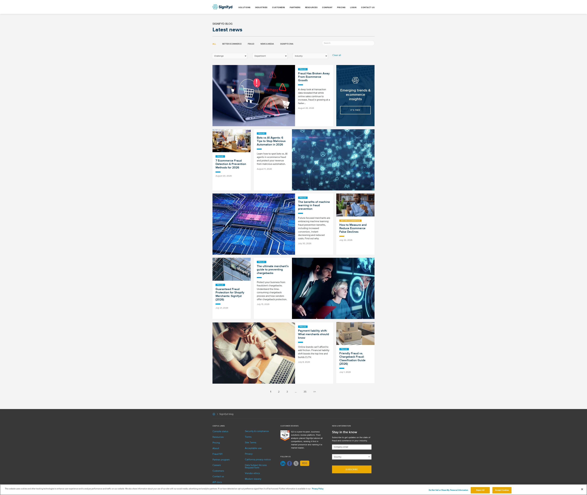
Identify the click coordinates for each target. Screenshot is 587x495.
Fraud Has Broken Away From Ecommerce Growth (314, 77)
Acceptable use (253, 448)
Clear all (336, 55)
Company (327, 8)
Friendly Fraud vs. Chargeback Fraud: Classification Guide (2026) (352, 358)
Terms (248, 437)
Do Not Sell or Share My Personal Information (448, 490)
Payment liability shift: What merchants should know (313, 334)
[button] (355, 110)
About (215, 448)
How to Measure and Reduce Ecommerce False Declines (353, 228)
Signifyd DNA (286, 44)
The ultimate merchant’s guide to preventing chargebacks (273, 270)
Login (353, 8)
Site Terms (250, 442)
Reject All (480, 490)
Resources (311, 8)
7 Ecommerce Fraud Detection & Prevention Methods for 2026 (231, 164)
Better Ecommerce (232, 44)
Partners (295, 8)
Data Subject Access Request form (256, 466)
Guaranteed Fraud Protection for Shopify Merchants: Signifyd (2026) (230, 294)
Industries (261, 8)
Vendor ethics (252, 473)
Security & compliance (257, 431)
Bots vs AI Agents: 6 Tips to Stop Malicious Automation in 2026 (271, 141)
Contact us (368, 8)
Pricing (341, 8)
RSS (304, 463)
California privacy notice (258, 459)
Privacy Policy (317, 489)
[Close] (582, 489)
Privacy (249, 454)
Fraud (251, 44)
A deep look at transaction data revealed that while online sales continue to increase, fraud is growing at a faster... (314, 96)
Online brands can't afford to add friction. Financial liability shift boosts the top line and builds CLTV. (313, 352)
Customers (278, 8)
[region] (293, 489)
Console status (220, 431)
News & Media (267, 44)
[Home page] (213, 414)
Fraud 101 (217, 454)
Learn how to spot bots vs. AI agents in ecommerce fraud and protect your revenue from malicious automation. (272, 159)
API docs (217, 482)
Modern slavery (253, 479)
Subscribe (352, 470)
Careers (216, 465)
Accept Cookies (502, 490)
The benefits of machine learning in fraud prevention (314, 205)
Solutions (244, 8)
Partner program (221, 460)
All (214, 44)
